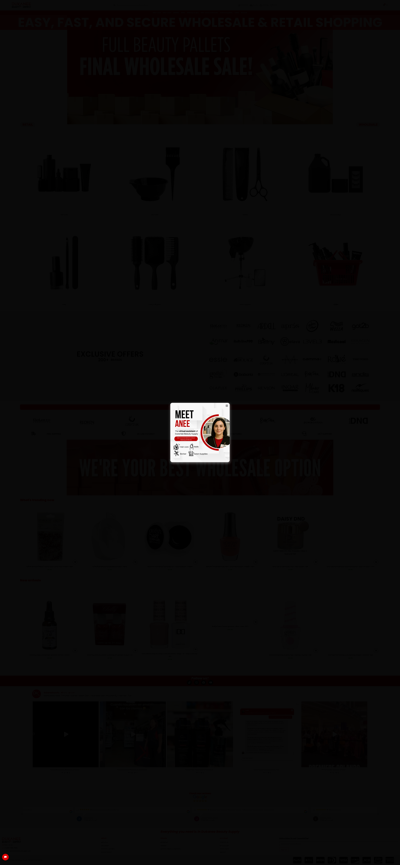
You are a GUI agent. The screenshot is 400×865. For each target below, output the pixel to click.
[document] (200, 432)
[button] (227, 405)
